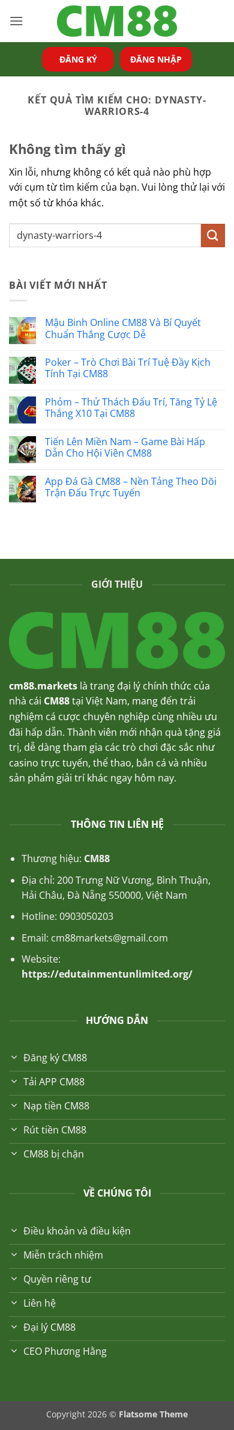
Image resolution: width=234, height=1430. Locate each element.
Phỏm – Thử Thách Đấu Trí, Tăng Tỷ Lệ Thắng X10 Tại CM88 (131, 407)
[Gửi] (213, 235)
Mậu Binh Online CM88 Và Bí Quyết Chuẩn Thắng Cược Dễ (123, 328)
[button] (16, 20)
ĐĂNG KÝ (78, 59)
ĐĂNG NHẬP (156, 59)
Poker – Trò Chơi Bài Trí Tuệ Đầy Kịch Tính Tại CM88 (128, 368)
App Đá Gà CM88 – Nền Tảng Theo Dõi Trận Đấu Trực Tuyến (131, 487)
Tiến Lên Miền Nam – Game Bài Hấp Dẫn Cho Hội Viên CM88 (125, 447)
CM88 (97, 858)
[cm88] (117, 21)
